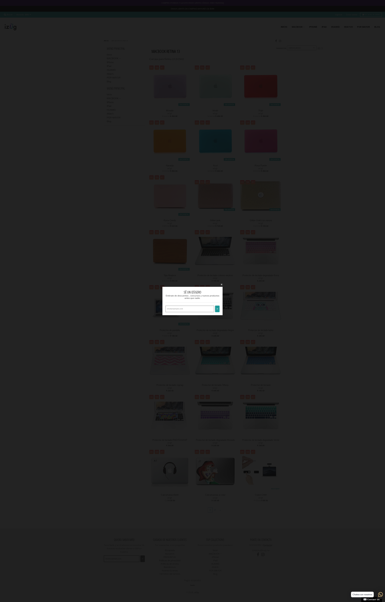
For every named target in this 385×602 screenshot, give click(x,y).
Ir (217, 309)
